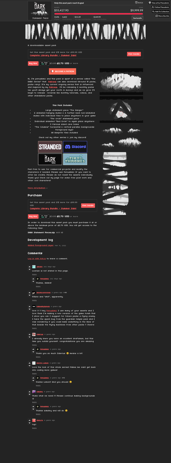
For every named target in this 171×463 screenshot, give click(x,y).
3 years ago (57, 292)
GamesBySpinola (43, 306)
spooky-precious (44, 292)
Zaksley (40, 392)
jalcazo (40, 267)
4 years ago (56, 306)
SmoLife (40, 420)
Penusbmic (44, 279)
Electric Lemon (43, 363)
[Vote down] (29, 269)
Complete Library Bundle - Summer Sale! (53, 55)
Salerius (40, 334)
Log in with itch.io (37, 259)
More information (36, 188)
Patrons (52, 82)
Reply (34, 274)
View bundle (134, 54)
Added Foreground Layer (41, 245)
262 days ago (50, 267)
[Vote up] (29, 266)
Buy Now (33, 63)
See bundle (137, 18)
